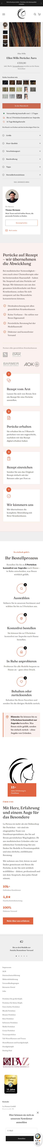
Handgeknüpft (8, 1046)
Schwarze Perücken (10, 1023)
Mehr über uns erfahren (18, 921)
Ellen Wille (21, 54)
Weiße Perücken (8, 1027)
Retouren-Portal (8, 987)
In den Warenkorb (21, 106)
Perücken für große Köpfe (12, 999)
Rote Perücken (8, 1019)
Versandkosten (18, 66)
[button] (5, 24)
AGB (4, 971)
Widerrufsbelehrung (10, 979)
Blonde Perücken (8, 1011)
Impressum (6, 967)
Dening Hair (7, 1050)
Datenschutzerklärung (11, 975)
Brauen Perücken (9, 1015)
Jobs (4, 991)
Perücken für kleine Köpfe (12, 1003)
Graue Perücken (8, 1030)
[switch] (38, 1143)
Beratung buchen (21, 223)
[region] (21, 946)
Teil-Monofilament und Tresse (14, 1038)
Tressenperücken (9, 1034)
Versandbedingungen (10, 983)
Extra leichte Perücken (11, 1007)
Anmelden (21, 1138)
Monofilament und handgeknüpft (15, 1043)
